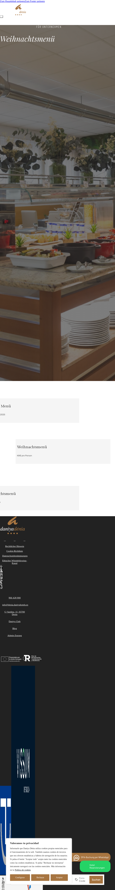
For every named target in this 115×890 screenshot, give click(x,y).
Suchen (96, 879)
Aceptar (59, 877)
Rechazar (40, 877)
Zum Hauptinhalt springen (12, 1)
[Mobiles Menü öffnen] (1, 16)
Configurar (20, 877)
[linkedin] (24, 540)
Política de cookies (23, 870)
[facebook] (5, 540)
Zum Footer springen (35, 1)
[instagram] (14, 540)
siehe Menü (24, 461)
